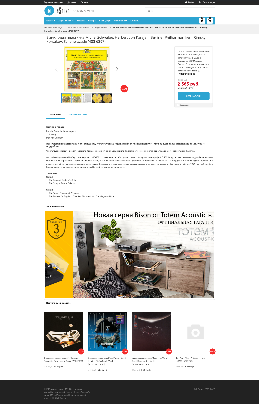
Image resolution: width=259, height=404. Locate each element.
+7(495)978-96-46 (83, 10)
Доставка (71, 2)
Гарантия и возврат (53, 2)
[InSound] (57, 10)
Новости (81, 20)
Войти (191, 2)
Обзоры (92, 20)
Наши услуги (105, 20)
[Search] (211, 11)
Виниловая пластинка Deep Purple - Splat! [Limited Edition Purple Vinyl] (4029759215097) (107, 361)
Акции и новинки (66, 20)
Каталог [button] (50, 20)
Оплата (84, 2)
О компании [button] (120, 20)
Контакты (134, 20)
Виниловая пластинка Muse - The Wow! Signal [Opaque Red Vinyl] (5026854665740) (150, 361)
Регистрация (209, 2)
